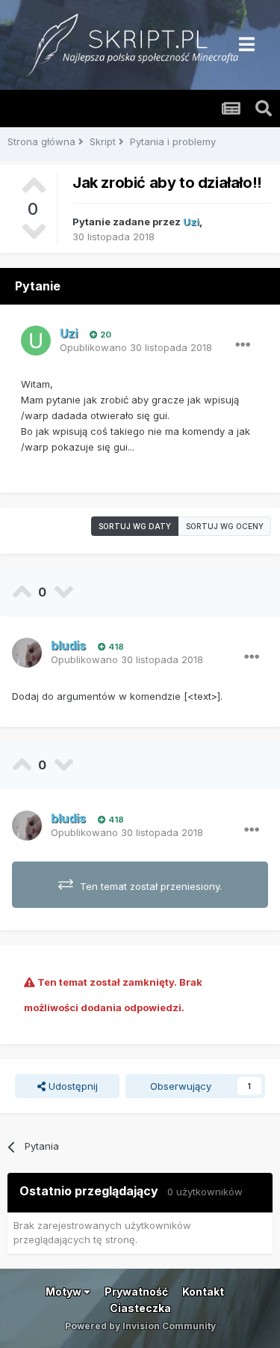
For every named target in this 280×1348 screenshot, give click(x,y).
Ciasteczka (140, 1308)
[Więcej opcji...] (242, 345)
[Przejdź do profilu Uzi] (36, 341)
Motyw (65, 1291)
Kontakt (203, 1291)
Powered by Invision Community (140, 1326)
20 (104, 334)
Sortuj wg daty (135, 526)
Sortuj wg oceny (225, 526)
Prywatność (136, 1291)
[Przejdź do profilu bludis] (27, 653)
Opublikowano (136, 347)
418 (115, 646)
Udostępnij (72, 1086)
